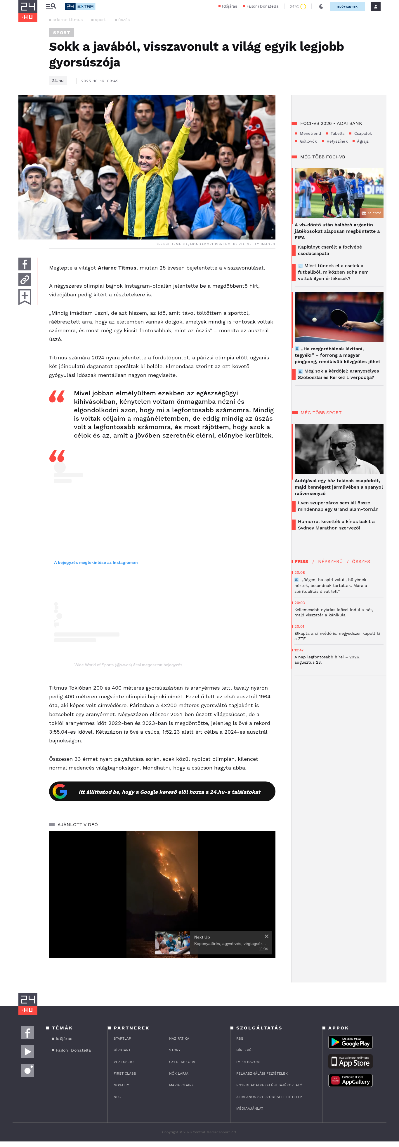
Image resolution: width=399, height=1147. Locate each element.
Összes (361, 561)
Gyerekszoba (182, 1062)
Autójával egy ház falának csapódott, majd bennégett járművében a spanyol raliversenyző (339, 487)
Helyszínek (336, 141)
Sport (61, 32)
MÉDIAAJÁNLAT (249, 1108)
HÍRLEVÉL (245, 1050)
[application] (162, 894)
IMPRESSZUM (248, 1062)
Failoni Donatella (262, 6)
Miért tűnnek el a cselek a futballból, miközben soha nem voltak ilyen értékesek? (333, 272)
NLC (117, 1097)
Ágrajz (362, 141)
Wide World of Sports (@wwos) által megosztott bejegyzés (128, 664)
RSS (239, 1038)
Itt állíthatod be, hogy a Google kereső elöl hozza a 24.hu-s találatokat (169, 792)
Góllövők (308, 141)
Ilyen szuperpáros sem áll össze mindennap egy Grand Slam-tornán (338, 506)
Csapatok (362, 133)
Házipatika (179, 1038)
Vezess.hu (124, 1062)
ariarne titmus (68, 19)
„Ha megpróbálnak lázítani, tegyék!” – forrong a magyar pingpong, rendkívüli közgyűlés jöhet (337, 355)
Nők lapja (178, 1073)
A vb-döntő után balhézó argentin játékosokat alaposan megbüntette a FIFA (337, 231)
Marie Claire (181, 1085)
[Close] (266, 936)
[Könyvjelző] (24, 297)
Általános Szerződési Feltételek (269, 1097)
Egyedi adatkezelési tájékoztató (269, 1085)
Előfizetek (347, 6)
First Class (125, 1073)
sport (100, 19)
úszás (124, 19)
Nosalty (121, 1085)
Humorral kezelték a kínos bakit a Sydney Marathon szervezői (336, 525)
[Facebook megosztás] (24, 264)
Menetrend (310, 133)
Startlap (122, 1038)
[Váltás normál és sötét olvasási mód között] (321, 6)
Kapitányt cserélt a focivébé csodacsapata (330, 250)
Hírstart (122, 1050)
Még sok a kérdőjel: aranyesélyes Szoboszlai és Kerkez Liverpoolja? (338, 374)
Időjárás (229, 6)
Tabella (336, 133)
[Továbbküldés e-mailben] (24, 279)
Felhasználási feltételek (262, 1073)
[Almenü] (51, 6)
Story (175, 1050)
